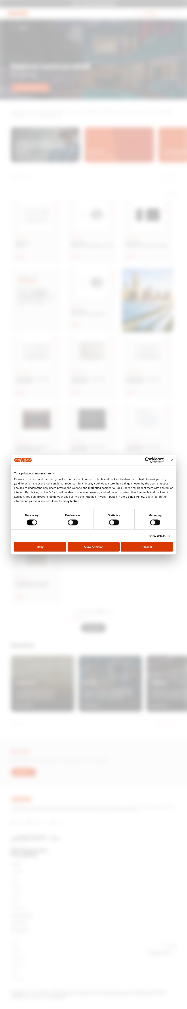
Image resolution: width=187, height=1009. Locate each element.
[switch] (73, 522)
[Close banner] (171, 460)
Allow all (147, 546)
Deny (40, 546)
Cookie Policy (135, 496)
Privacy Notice (69, 501)
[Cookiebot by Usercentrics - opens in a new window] (148, 460)
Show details (157, 535)
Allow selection (93, 546)
